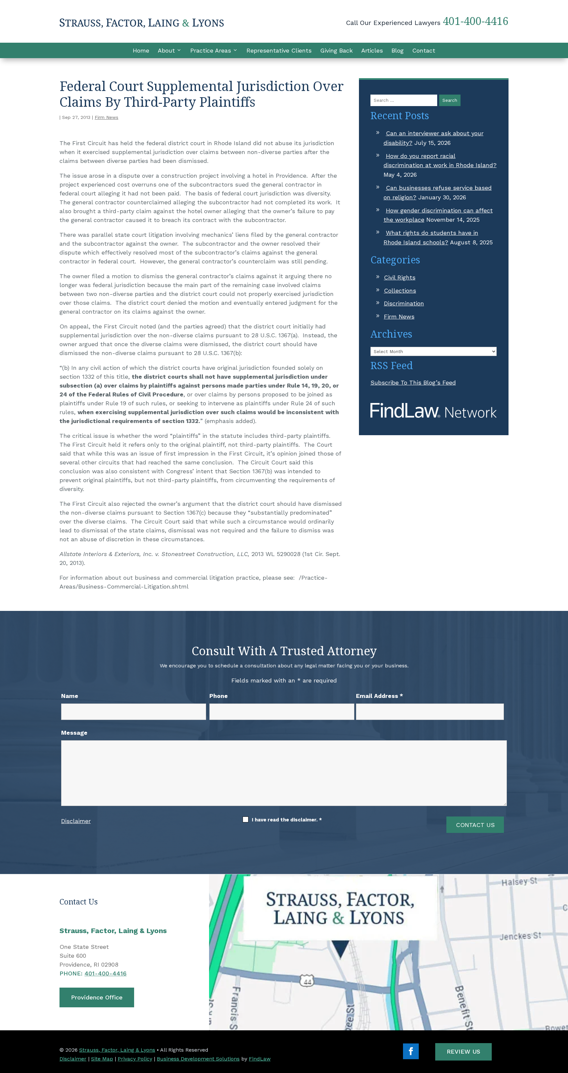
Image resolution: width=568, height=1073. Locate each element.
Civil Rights (399, 277)
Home (141, 50)
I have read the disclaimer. (287, 820)
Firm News (106, 117)
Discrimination (404, 303)
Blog (397, 50)
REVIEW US (463, 1051)
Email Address (379, 695)
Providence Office (97, 997)
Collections (400, 290)
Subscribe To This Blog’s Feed (413, 382)
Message (74, 732)
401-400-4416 (476, 21)
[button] (561, 1025)
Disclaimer (76, 820)
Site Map (102, 1059)
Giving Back (336, 50)
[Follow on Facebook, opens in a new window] (411, 1051)
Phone (218, 695)
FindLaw (260, 1059)
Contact (423, 50)
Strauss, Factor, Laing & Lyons (117, 1050)
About (166, 50)
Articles (372, 50)
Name (69, 695)
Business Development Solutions (198, 1059)
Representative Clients (279, 50)
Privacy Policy (135, 1059)
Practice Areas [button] (210, 50)
